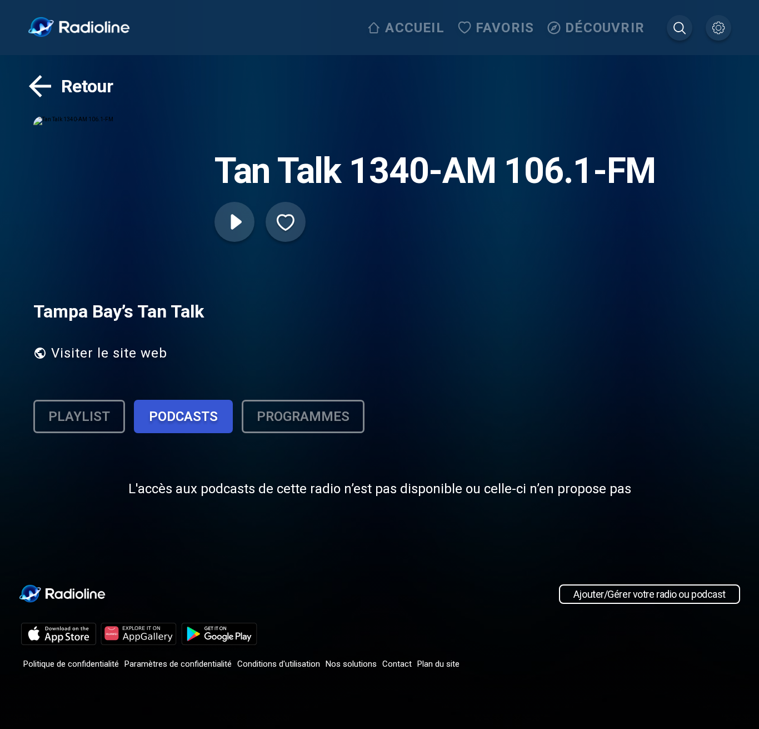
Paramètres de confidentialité (178, 664)
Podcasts (183, 416)
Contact (397, 664)
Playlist (79, 416)
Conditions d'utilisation (278, 664)
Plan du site (438, 664)
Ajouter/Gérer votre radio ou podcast (649, 594)
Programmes (303, 416)
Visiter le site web (109, 353)
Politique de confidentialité (71, 664)
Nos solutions (351, 664)
